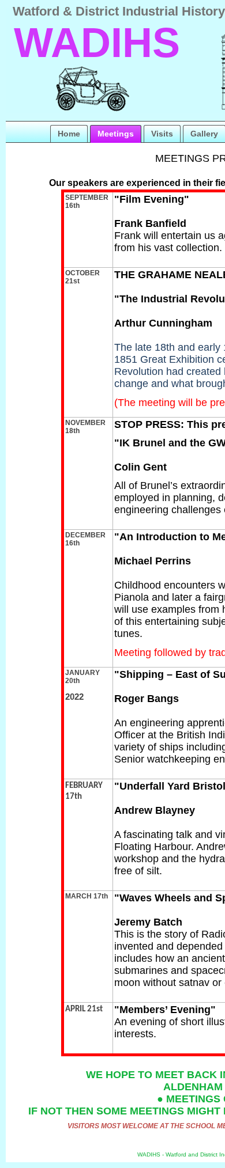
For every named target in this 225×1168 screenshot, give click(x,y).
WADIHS (97, 43)
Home (69, 133)
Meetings (115, 133)
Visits (162, 133)
